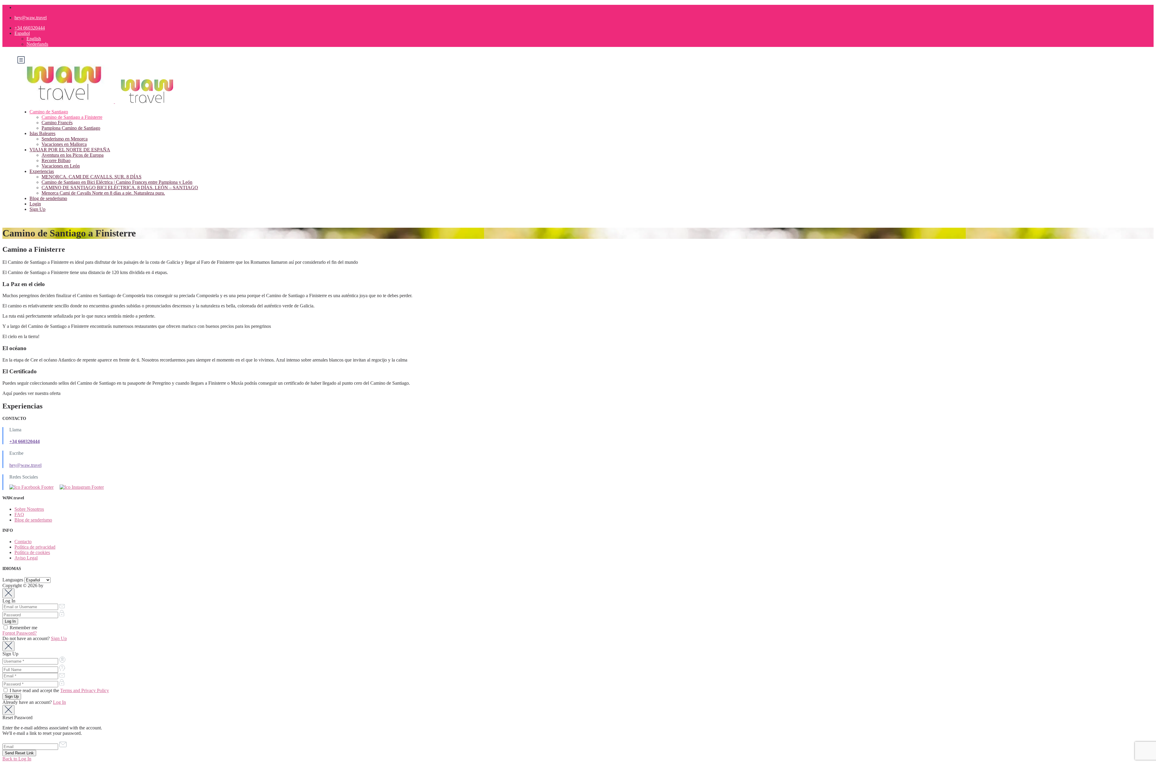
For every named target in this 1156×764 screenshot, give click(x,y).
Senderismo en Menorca (65, 138)
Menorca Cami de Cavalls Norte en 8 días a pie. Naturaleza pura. (103, 193)
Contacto (23, 541)
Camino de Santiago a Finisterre (72, 117)
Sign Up (37, 209)
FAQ (19, 514)
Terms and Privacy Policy (84, 690)
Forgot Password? (19, 633)
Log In (59, 702)
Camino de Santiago (49, 111)
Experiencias (42, 171)
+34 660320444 (29, 27)
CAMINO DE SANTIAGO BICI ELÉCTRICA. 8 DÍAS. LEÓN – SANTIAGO (120, 187)
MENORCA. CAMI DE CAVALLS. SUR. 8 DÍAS (91, 176)
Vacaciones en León (61, 165)
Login (35, 203)
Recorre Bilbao (56, 160)
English (33, 38)
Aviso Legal (26, 557)
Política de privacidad (34, 547)
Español (22, 33)
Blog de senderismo (48, 198)
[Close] (8, 593)
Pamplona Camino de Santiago (71, 128)
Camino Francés (57, 122)
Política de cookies (32, 552)
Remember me (22, 627)
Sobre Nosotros (29, 509)
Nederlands (37, 44)
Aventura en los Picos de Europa (73, 155)
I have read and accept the (58, 690)
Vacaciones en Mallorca (64, 144)
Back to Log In (16, 758)
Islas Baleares (42, 133)
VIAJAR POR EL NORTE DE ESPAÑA (70, 149)
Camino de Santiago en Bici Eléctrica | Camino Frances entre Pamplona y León (117, 182)
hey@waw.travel (30, 17)
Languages (12, 579)
